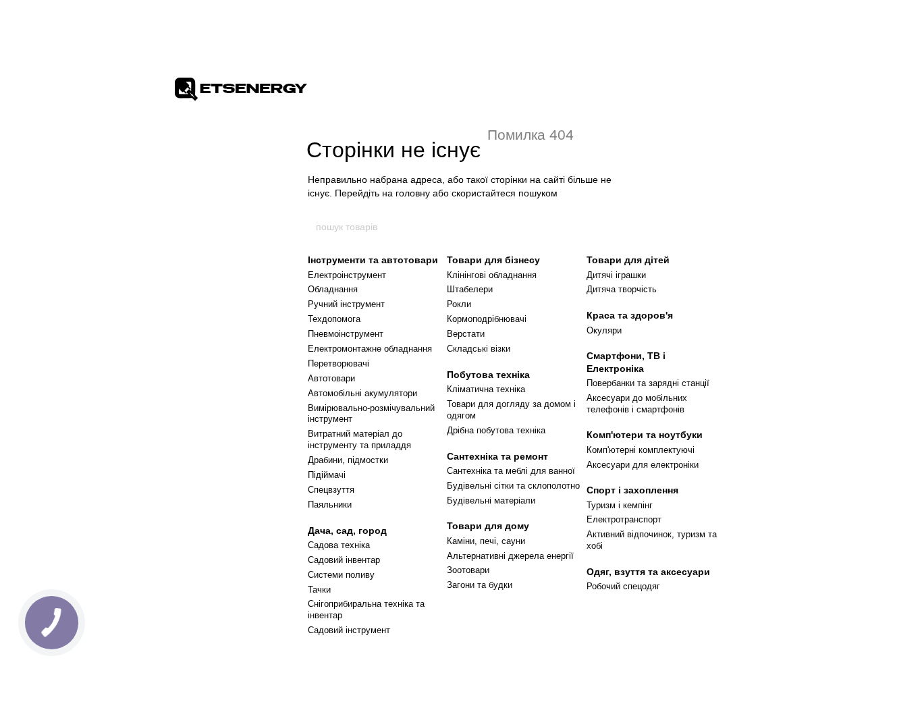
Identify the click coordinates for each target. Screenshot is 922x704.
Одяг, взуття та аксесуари (648, 571)
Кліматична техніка (486, 389)
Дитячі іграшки (616, 275)
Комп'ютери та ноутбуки (645, 434)
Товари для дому (488, 525)
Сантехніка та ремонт (497, 456)
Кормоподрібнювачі (486, 319)
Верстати (466, 334)
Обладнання (333, 289)
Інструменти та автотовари (373, 259)
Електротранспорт (624, 519)
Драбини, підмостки (348, 460)
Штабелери (470, 289)
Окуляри (604, 330)
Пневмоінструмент (345, 334)
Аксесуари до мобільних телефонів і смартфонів (637, 403)
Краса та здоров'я (630, 315)
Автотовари (331, 378)
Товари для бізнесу (493, 259)
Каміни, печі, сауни (486, 541)
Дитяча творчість (622, 289)
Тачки (319, 590)
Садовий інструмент (349, 630)
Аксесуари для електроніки (643, 465)
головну (413, 193)
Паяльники (330, 504)
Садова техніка (339, 545)
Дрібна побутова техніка (496, 430)
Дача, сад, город (347, 530)
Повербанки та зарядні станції (648, 383)
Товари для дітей (628, 259)
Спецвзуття (331, 490)
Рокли (459, 304)
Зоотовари (468, 570)
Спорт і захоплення (632, 490)
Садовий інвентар (344, 560)
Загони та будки (479, 585)
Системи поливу (341, 575)
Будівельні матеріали (491, 500)
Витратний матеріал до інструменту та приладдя (359, 439)
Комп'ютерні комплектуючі (641, 450)
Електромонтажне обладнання (370, 349)
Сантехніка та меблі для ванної (511, 471)
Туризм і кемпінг (620, 505)
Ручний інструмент (346, 304)
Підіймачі (327, 475)
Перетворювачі (338, 363)
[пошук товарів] (607, 227)
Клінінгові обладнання (492, 275)
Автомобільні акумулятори (362, 393)
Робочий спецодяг (623, 586)
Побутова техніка (488, 374)
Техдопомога (334, 319)
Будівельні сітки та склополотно (513, 486)
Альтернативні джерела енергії (510, 556)
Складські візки (478, 349)
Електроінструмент (347, 275)
